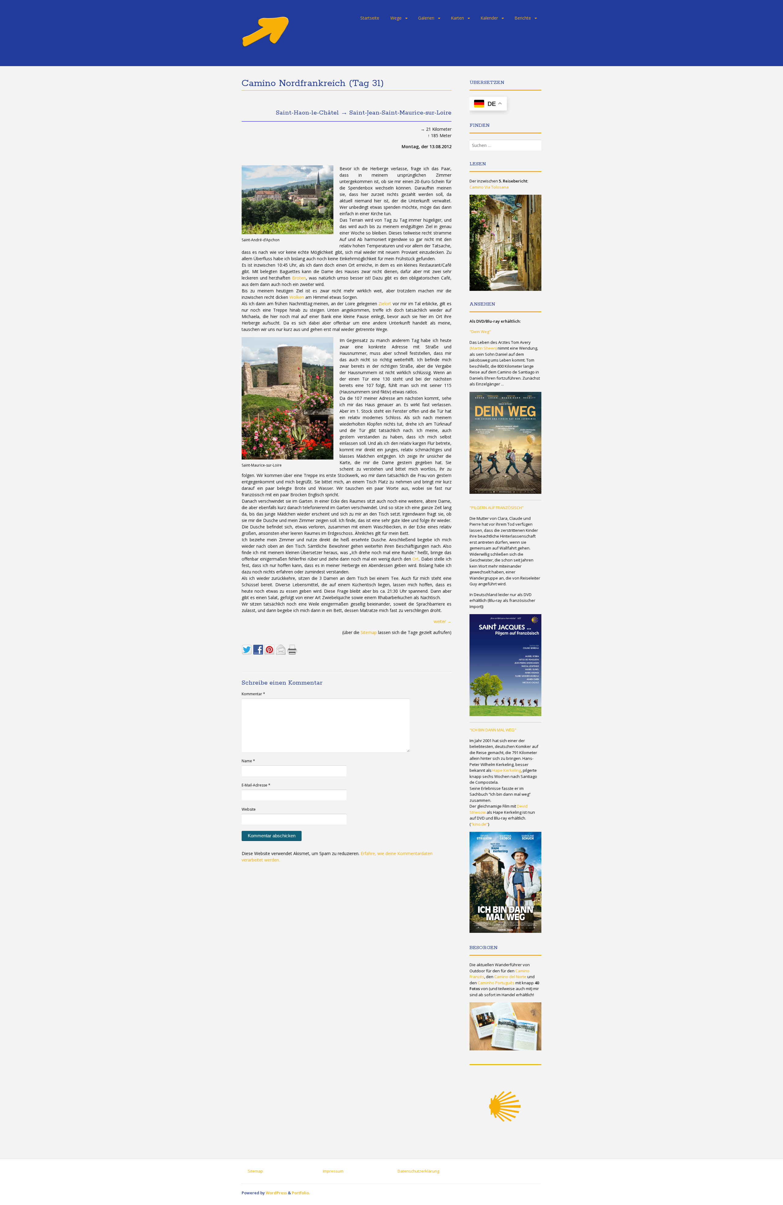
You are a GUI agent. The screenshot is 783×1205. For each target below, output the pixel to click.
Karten (457, 18)
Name (248, 761)
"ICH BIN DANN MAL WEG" (492, 730)
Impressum (333, 1171)
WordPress (276, 1193)
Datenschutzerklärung (418, 1171)
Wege (396, 18)
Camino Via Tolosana (489, 187)
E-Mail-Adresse (256, 785)
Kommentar (253, 693)
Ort (415, 559)
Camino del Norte (510, 976)
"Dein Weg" (480, 331)
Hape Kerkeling (506, 770)
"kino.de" (479, 824)
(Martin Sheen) (483, 348)
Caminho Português (496, 982)
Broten (299, 278)
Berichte (522, 18)
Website (249, 809)
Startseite (369, 18)
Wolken (296, 297)
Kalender (489, 18)
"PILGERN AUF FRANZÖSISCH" (496, 507)
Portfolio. (301, 1193)
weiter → (442, 621)
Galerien (426, 18)
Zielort (384, 303)
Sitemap (369, 632)
